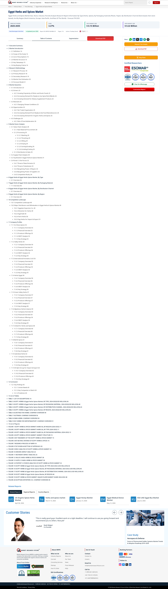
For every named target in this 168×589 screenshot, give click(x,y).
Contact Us (88, 556)
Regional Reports (29, 492)
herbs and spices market (55, 498)
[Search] (149, 2)
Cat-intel (53, 559)
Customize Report (139, 89)
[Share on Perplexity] (148, 39)
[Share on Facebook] (141, 39)
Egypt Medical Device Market (115, 499)
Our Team (68, 559)
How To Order (55, 568)
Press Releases (69, 565)
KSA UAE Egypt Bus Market (148, 498)
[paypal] (23, 566)
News (66, 562)
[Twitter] (127, 564)
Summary (20, 38)
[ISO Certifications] (139, 74)
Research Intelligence (51, 2)
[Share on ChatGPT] (144, 39)
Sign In (156, 2)
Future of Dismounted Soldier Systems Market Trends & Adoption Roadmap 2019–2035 (145, 542)
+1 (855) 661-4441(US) (91, 572)
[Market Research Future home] (18, 2)
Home (10, 6)
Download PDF (142, 49)
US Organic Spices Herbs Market (25, 499)
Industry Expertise (35, 2)
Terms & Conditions (22, 587)
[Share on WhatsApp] (130, 39)
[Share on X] (137, 39)
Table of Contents (46, 38)
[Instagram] (120, 564)
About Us (73, 2)
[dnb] (21, 573)
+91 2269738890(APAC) (91, 578)
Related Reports (15, 492)
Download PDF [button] (100, 38)
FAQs (66, 568)
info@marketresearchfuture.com (94, 565)
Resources (64, 2)
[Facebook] (123, 564)
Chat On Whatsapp (140, 84)
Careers (87, 559)
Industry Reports (18, 6)
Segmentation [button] (73, 38)
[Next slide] (121, 512)
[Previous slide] (114, 512)
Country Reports (43, 492)
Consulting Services (56, 562)
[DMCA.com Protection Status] (33, 573)
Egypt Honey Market (84, 498)
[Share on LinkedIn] (134, 39)
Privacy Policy (31, 587)
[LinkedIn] (130, 564)
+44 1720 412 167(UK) (91, 575)
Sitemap (53, 565)
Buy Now (142, 57)
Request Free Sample (141, 44)
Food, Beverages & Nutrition (29, 6)
